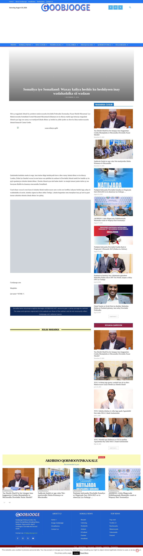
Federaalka (7, 490)
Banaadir (77, 490)
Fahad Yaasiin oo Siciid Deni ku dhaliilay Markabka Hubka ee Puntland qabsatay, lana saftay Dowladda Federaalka (111, 308)
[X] (120, 7)
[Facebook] (110, 7)
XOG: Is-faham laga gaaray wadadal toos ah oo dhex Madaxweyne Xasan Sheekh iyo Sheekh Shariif (111, 383)
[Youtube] (33, 538)
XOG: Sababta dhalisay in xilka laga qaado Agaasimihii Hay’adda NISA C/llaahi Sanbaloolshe (112, 412)
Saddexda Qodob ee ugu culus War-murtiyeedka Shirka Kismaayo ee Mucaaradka (51, 495)
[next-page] (9, 502)
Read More (84, 553)
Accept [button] (76, 553)
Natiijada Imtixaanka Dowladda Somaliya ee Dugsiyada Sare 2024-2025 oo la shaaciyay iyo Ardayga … (112, 191)
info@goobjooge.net (30, 533)
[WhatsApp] (64, 105)
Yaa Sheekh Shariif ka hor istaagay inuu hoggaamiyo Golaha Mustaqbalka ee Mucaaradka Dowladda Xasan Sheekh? (112, 133)
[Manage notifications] (137, 550)
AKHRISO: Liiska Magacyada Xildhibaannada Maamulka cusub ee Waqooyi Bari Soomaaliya (122, 495)
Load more (113, 316)
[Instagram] (115, 7)
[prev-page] (5, 502)
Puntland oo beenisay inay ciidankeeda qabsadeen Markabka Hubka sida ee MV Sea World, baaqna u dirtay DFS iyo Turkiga (113, 277)
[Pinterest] (59, 105)
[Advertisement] (71, 27)
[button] (130, 7)
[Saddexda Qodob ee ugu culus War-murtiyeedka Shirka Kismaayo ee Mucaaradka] (113, 149)
